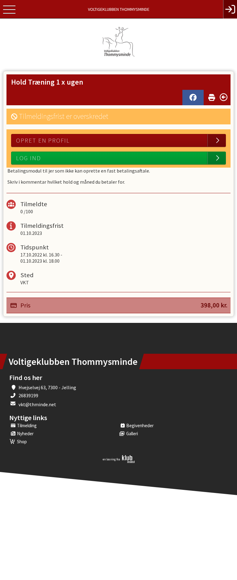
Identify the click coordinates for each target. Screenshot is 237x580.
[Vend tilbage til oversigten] (223, 97)
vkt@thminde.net (37, 404)
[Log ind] (230, 9)
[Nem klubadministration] (119, 462)
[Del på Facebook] (193, 97)
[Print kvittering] (211, 96)
